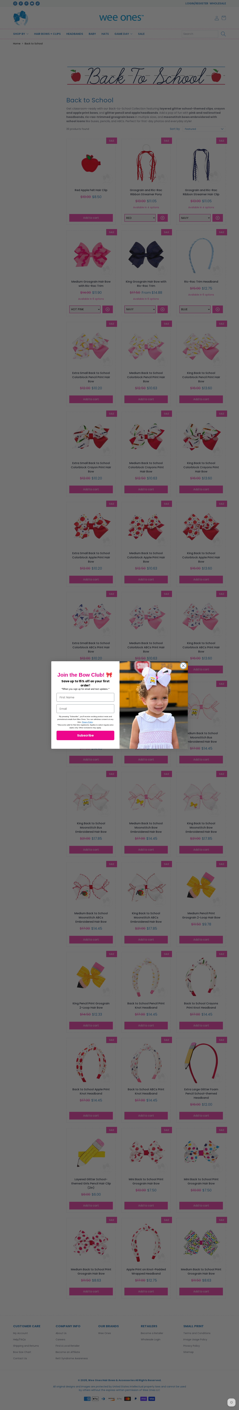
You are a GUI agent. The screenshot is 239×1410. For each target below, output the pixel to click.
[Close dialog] (183, 666)
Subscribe (85, 735)
